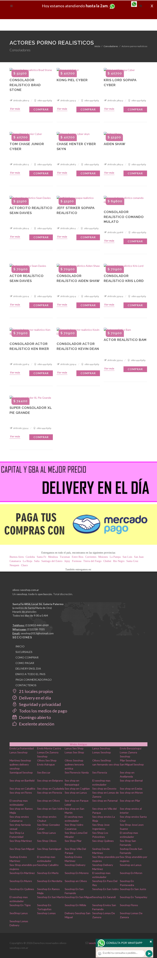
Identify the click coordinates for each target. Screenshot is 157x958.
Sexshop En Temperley (133, 897)
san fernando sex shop (105, 764)
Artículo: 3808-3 (68, 164)
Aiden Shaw (114, 144)
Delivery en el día (34, 697)
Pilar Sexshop (128, 760)
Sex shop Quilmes (103, 840)
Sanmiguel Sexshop (21, 772)
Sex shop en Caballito (22, 788)
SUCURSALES (24, 651)
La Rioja (27, 561)
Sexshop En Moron (131, 873)
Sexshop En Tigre (20, 905)
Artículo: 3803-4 (115, 164)
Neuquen (14, 565)
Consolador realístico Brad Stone (25, 85)
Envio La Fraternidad (22, 748)
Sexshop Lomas (46, 913)
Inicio (97, 46)
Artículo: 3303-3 (68, 100)
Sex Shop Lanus (46, 832)
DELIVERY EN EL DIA (28, 668)
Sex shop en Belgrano (50, 780)
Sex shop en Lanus (76, 792)
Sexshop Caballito (48, 865)
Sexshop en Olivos (76, 881)
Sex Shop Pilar (73, 840)
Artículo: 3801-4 (68, 228)
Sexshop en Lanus (130, 865)
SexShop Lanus (19, 913)
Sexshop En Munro (21, 881)
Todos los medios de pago (42, 710)
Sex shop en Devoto (104, 788)
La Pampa (115, 556)
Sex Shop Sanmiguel (49, 848)
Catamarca (15, 561)
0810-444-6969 (44, 100)
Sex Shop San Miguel (22, 848)
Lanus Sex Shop (74, 748)
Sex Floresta (99, 772)
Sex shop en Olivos (48, 800)
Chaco (24, 565)
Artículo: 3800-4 (21, 100)
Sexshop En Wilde (75, 905)
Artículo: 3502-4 (21, 296)
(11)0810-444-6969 (37, 625)
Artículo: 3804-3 (115, 100)
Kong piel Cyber (72, 80)
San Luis (127, 556)
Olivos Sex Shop (46, 760)
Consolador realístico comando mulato (124, 217)
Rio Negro (118, 561)
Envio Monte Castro (49, 748)
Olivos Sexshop (74, 760)
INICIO (20, 646)
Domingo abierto (34, 717)
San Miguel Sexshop (132, 764)
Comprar (41, 109)
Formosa (76, 561)
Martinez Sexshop (20, 760)
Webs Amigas (78, 744)
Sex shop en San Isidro (50, 808)
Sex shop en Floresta (49, 792)
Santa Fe (41, 556)
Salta (36, 561)
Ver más (15, 108)
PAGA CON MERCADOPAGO (34, 679)
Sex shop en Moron (131, 792)
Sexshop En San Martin (51, 897)
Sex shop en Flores (21, 792)
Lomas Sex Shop (74, 752)
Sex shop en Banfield (22, 780)
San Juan (139, 556)
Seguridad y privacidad (39, 704)
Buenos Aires (17, 556)
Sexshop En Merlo (48, 873)
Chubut (107, 561)
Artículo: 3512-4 (115, 360)
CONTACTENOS (26, 685)
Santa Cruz (132, 561)
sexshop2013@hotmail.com (37, 633)
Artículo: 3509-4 (68, 364)
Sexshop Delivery (75, 865)
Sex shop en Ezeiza (131, 788)
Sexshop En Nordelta (49, 881)
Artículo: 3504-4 (115, 296)
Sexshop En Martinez (22, 873)
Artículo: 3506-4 (21, 364)
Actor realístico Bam (125, 340)
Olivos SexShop (101, 760)
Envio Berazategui (130, 748)
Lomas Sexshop (101, 752)
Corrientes (90, 556)
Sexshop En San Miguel (78, 897)
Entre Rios (77, 556)
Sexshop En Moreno (77, 873)
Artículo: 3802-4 (21, 228)
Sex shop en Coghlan (77, 788)
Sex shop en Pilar (130, 800)
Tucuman (65, 556)
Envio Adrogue (46, 764)
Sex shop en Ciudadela (50, 788)
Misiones (103, 556)
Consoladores (111, 46)
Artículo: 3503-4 (68, 296)
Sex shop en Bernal (131, 780)
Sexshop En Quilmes (22, 889)
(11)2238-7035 (36, 629)
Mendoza (53, 556)
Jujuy (67, 561)
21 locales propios (35, 691)
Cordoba (30, 556)
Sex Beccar (43, 772)
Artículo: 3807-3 (21, 164)
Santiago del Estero (51, 561)
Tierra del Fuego (92, 561)
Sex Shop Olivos (46, 840)
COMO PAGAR (25, 663)
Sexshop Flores (129, 905)
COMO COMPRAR (27, 657)
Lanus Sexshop (101, 748)
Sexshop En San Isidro (105, 889)
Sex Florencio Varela (77, 772)
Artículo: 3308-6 (115, 232)
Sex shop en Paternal (105, 800)
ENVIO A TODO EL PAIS (30, 674)
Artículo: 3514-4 (20, 428)
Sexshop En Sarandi (104, 897)
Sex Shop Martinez (21, 840)
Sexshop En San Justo (133, 889)
